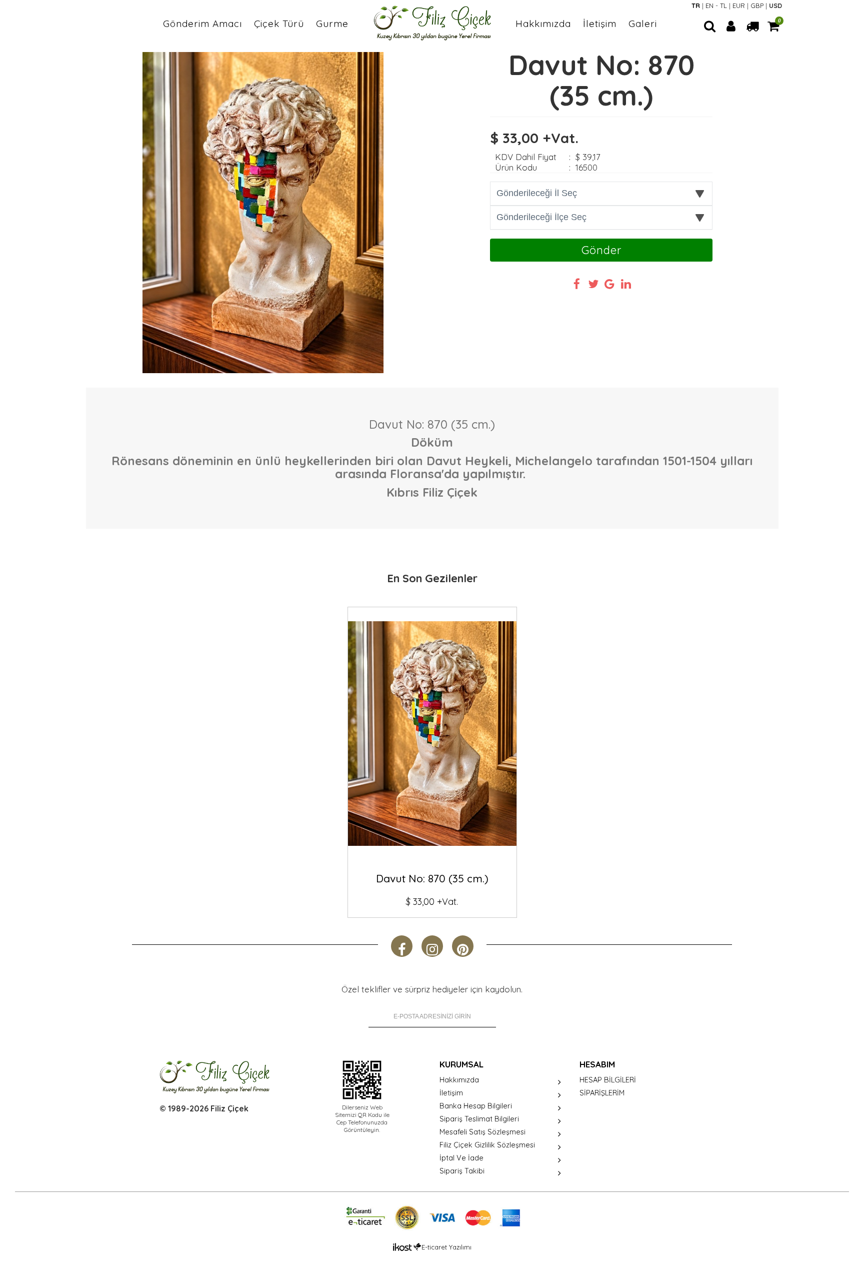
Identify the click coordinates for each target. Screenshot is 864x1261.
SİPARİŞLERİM (602, 1092)
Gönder (602, 250)
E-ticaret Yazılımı (447, 1247)
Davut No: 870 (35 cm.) (432, 878)
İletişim (599, 24)
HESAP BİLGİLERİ (608, 1079)
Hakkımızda (543, 24)
